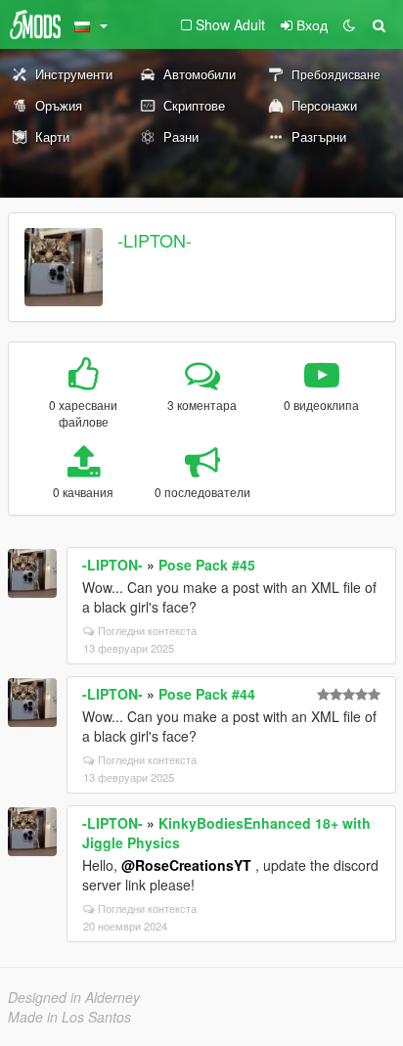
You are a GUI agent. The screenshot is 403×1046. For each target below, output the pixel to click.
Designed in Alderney (74, 997)
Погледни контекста (147, 630)
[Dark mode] (349, 24)
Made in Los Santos (69, 1016)
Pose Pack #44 (206, 694)
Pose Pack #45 (206, 564)
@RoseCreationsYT (186, 865)
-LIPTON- (154, 239)
